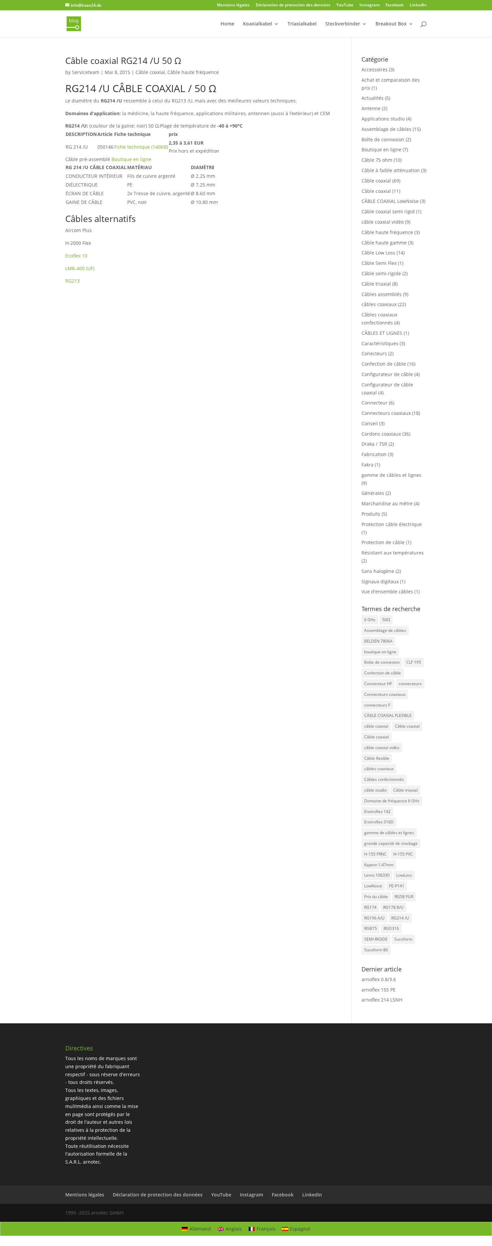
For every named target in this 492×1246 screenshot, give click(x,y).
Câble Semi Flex (379, 263)
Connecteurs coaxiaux (386, 413)
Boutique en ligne (381, 149)
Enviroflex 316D (379, 822)
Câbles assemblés (381, 294)
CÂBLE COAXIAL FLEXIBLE (388, 715)
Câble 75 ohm (376, 160)
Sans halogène (377, 571)
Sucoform (403, 939)
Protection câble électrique (391, 524)
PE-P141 (396, 886)
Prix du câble (376, 896)
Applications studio (383, 119)
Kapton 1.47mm (379, 865)
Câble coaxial (150, 72)
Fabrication (374, 454)
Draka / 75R (374, 444)
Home (227, 24)
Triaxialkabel (302, 24)
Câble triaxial (376, 284)
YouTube (344, 5)
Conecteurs (374, 353)
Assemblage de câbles (386, 129)
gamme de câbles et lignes (391, 475)
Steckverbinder (342, 24)
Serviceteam (85, 72)
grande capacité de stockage (391, 843)
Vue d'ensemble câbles (387, 591)
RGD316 (391, 928)
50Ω (386, 619)
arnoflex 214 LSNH (381, 1000)
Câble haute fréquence (193, 72)
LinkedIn (418, 5)
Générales (372, 493)
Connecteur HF (378, 683)
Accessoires (374, 69)
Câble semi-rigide (381, 273)
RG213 (72, 281)
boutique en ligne (380, 652)
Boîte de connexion (382, 139)
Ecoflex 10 (76, 255)
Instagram (369, 5)
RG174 (370, 907)
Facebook (395, 5)
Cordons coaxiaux (381, 434)
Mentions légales (233, 5)
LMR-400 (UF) (79, 268)
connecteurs (410, 683)
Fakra (367, 464)
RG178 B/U (393, 907)
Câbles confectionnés (384, 779)
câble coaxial (376, 726)
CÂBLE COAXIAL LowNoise (390, 201)
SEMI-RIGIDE (376, 939)
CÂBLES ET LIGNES (381, 333)
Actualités (372, 98)
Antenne (371, 108)
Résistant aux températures (392, 552)
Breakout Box (391, 24)
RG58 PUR (404, 896)
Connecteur (374, 402)
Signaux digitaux (380, 581)
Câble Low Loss (378, 252)
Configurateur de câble (387, 374)
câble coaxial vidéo (382, 222)
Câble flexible (376, 758)
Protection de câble (383, 542)
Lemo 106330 (377, 875)
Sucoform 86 (376, 950)
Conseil (369, 423)
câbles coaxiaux (379, 304)
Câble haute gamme (384, 242)
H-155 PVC (403, 854)
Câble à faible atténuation (390, 170)
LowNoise (373, 886)
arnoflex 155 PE (378, 989)
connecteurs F (377, 705)
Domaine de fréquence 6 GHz (391, 801)
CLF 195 (413, 662)
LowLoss (404, 875)
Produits (370, 514)
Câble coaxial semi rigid (388, 211)
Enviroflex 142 (377, 811)
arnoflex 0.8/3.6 (378, 979)
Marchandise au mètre (387, 503)
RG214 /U (400, 918)
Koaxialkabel (257, 24)
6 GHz (370, 619)
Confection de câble (383, 364)
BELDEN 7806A (378, 641)
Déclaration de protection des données (293, 5)
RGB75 (370, 928)
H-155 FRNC (375, 854)
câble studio (375, 790)
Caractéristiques (379, 343)
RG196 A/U (374, 918)
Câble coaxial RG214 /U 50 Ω (123, 61)
